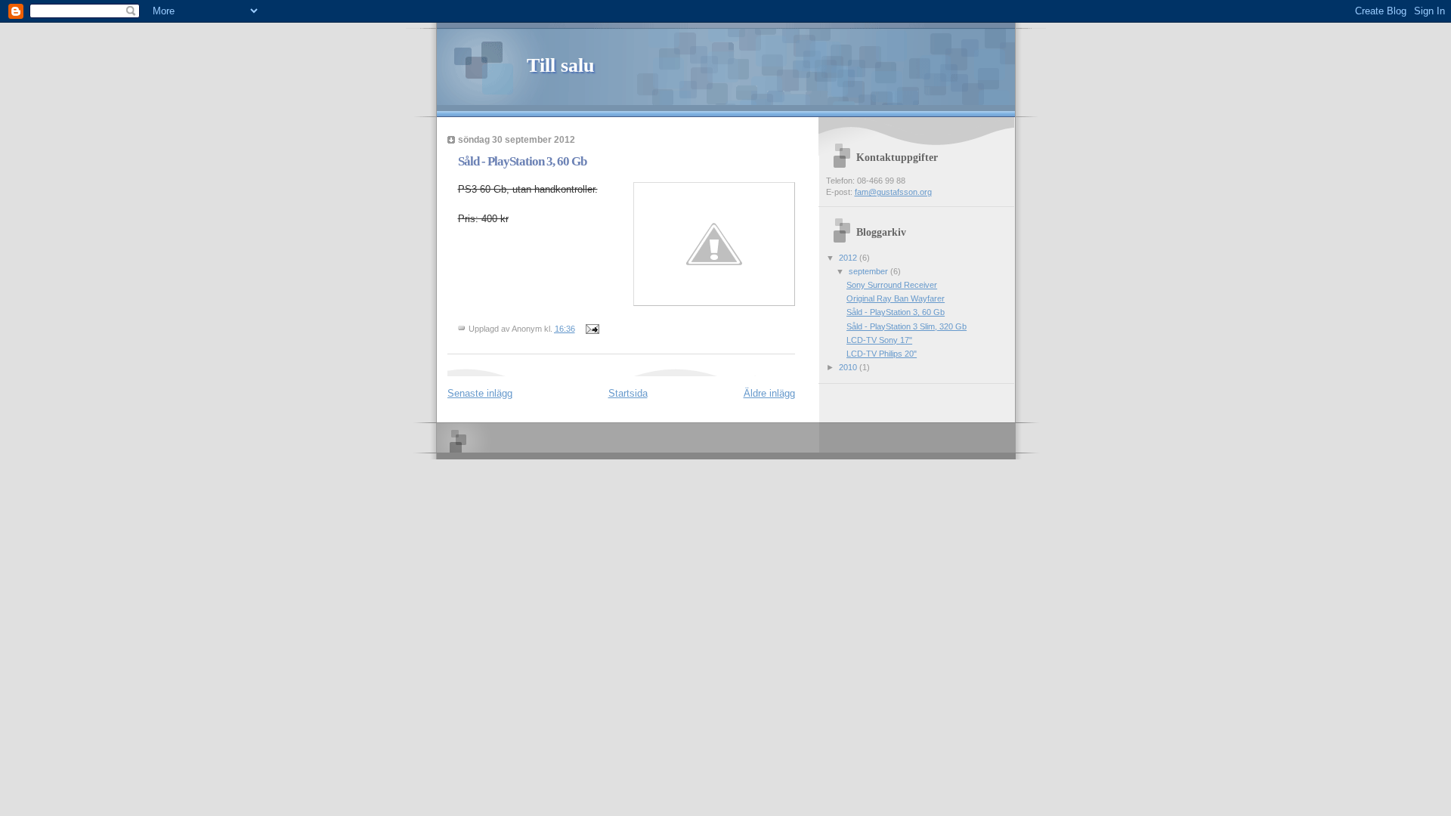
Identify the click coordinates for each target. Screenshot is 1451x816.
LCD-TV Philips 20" (881, 353)
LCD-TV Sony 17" (879, 340)
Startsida (628, 393)
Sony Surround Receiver (891, 284)
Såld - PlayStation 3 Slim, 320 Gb (906, 326)
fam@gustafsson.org (893, 191)
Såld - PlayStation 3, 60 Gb (895, 312)
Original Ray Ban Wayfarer (895, 298)
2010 (849, 367)
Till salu (560, 65)
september (869, 271)
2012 (849, 257)
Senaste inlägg (479, 393)
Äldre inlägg (769, 393)
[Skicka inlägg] (592, 328)
